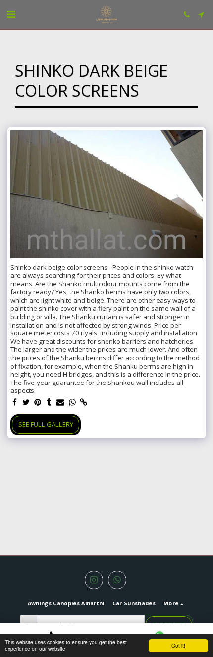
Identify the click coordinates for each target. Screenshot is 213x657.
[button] (10, 14)
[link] (84, 402)
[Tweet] (26, 402)
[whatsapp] (72, 402)
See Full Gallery (45, 424)
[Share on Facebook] (14, 402)
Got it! (178, 645)
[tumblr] (49, 402)
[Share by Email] (60, 402)
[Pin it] (38, 402)
